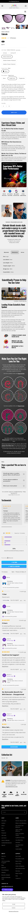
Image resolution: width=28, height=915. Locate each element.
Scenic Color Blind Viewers (20, 834)
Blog (2, 865)
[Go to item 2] (8, 28)
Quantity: (3, 103)
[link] (4, 53)
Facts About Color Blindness (20, 826)
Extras (22, 252)
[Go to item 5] (23, 27)
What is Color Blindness (21, 823)
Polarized (3, 833)
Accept (13, 904)
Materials (6, 252)
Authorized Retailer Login (6, 878)
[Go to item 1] (3, 28)
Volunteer (18, 842)
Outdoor (3, 823)
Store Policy (18, 863)
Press (2, 858)
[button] (14, 38)
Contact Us (18, 878)
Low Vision (3, 838)
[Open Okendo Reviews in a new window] (7, 558)
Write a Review (17, 566)
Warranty (18, 871)
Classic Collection (5, 840)
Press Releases (5, 870)
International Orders (20, 868)
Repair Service (19, 873)
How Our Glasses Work (21, 820)
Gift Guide (3, 820)
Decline (13, 907)
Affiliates (3, 872)
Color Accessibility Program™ (5, 861)
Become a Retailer (5, 875)
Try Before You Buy (20, 837)
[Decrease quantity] (3, 106)
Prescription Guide (20, 858)
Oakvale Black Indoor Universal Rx (15, 645)
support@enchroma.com (7, 886)
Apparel (3, 845)
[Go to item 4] (18, 27)
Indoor (3, 825)
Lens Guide (18, 856)
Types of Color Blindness (19, 830)
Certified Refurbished (6, 842)
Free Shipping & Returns (14, 1)
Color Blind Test (19, 840)
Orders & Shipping (20, 866)
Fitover (3, 830)
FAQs (17, 876)
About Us (3, 856)
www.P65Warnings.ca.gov (11, 786)
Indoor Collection (5, 31)
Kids (2, 828)
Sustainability (19, 849)
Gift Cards (3, 835)
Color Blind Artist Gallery (19, 845)
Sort (13, 572)
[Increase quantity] (9, 106)
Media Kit (3, 867)
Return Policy (19, 861)
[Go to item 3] (13, 28)
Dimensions (15, 252)
